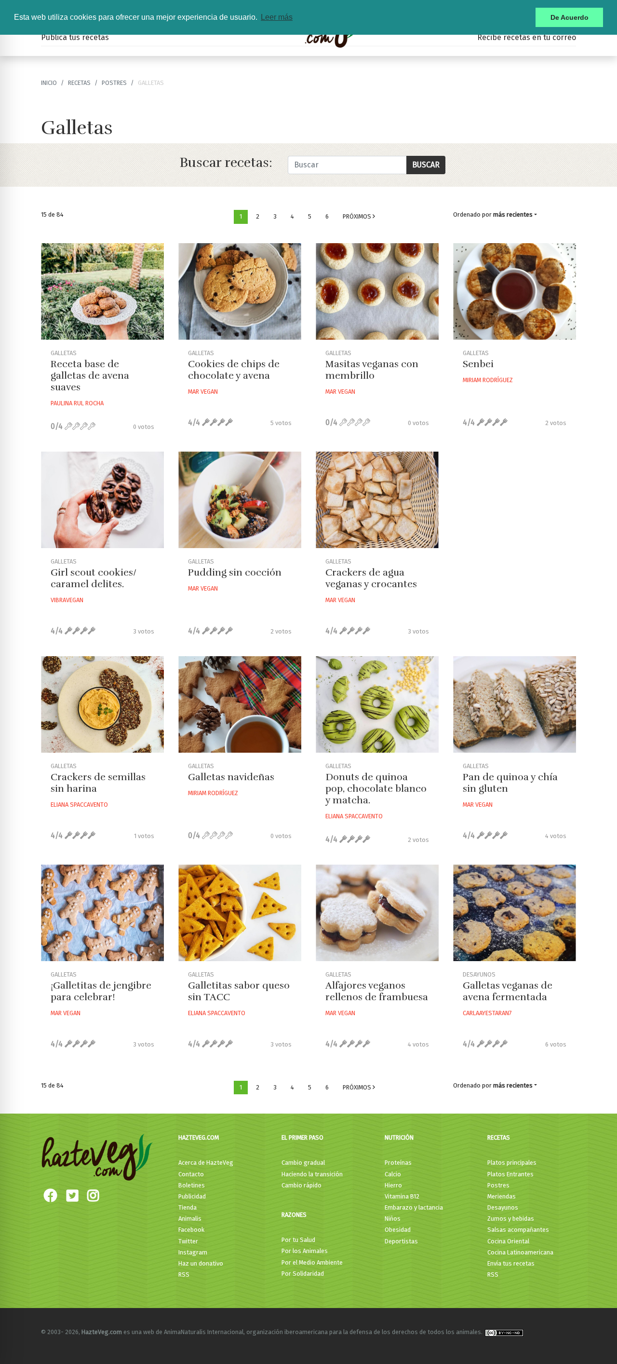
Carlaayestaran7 (487, 1013)
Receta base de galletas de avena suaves (90, 375)
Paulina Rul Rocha (77, 403)
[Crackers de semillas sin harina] (102, 704)
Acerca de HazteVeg (205, 1162)
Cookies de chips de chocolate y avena (234, 370)
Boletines (191, 1185)
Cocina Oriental (508, 1241)
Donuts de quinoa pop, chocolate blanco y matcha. (376, 788)
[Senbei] (514, 291)
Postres (114, 82)
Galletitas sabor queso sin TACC (239, 991)
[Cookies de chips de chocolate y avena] (239, 291)
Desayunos (502, 1207)
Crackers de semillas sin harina (98, 783)
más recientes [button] (513, 214)
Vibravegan (67, 600)
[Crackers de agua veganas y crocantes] (377, 500)
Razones (294, 1214)
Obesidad (398, 1229)
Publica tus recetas (75, 37)
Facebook (191, 1229)
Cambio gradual (303, 1162)
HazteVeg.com (198, 1137)
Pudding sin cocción (235, 572)
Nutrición (399, 1137)
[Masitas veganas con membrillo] (377, 291)
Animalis (189, 1218)
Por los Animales (305, 1250)
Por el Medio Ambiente (312, 1262)
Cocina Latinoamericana (520, 1252)
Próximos (358, 216)
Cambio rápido (302, 1185)
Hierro (393, 1185)
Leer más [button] (277, 17)
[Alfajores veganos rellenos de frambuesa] (377, 913)
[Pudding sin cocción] (239, 500)
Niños (393, 1218)
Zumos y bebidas (510, 1218)
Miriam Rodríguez (488, 380)
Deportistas (401, 1241)
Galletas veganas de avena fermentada (507, 991)
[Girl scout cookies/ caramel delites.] (102, 500)
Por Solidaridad (303, 1273)
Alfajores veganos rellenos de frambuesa (376, 991)
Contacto (191, 1174)
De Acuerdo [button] (569, 17)
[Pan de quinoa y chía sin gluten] (514, 704)
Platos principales (512, 1162)
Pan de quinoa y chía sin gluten (510, 783)
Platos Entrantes (510, 1174)
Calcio (393, 1174)
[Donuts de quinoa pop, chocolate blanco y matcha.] (377, 704)
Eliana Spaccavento (79, 804)
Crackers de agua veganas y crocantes (371, 578)
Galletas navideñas (231, 777)
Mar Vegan (203, 391)
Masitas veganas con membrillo (371, 370)
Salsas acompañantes (518, 1229)
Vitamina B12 (402, 1196)
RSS (183, 1274)
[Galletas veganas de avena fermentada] (514, 913)
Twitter (188, 1241)
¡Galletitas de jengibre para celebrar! (101, 991)
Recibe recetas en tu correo (526, 37)
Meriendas (501, 1196)
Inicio (49, 82)
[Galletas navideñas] (239, 704)
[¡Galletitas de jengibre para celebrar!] (102, 913)
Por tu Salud (298, 1239)
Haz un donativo (200, 1263)
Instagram (192, 1252)
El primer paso (302, 1137)
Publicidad (192, 1196)
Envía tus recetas (511, 1263)
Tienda (187, 1207)
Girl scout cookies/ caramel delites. (93, 578)
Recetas (498, 1137)
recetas (79, 82)
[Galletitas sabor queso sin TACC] (239, 913)
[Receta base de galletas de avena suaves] (102, 291)
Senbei (478, 364)
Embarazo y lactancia (414, 1207)
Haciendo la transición (312, 1174)
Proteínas (398, 1162)
